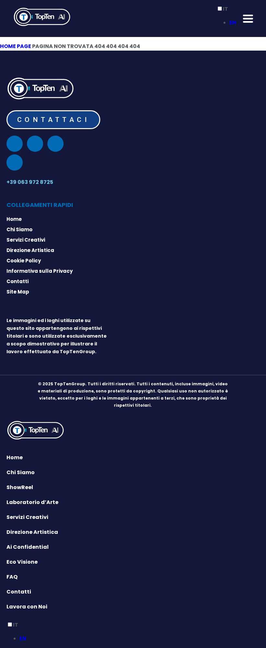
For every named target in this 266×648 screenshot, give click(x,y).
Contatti (18, 591)
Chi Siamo (20, 472)
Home (14, 457)
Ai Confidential (27, 547)
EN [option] (232, 22)
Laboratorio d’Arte (32, 502)
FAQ (12, 577)
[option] (232, 22)
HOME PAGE (15, 46)
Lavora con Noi (26, 606)
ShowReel (19, 487)
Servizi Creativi (27, 517)
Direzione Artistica (32, 532)
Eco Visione (22, 562)
